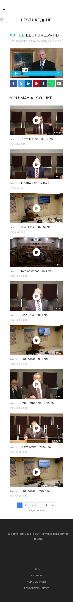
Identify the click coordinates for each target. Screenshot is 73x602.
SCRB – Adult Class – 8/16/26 (30, 227)
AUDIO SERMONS (36, 581)
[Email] (59, 83)
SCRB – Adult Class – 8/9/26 (29, 358)
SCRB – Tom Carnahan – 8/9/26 (31, 271)
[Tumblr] (43, 83)
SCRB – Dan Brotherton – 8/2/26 (32, 403)
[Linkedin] (28, 83)
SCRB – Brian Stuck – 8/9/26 (29, 315)
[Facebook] (13, 83)
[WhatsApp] (51, 83)
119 (45, 505)
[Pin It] (36, 83)
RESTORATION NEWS (36, 588)
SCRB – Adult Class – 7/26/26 (30, 490)
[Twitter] (21, 83)
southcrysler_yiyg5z (49, 41)
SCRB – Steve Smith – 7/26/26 (30, 447)
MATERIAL (37, 575)
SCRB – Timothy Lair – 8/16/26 (30, 183)
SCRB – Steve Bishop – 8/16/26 (31, 139)
